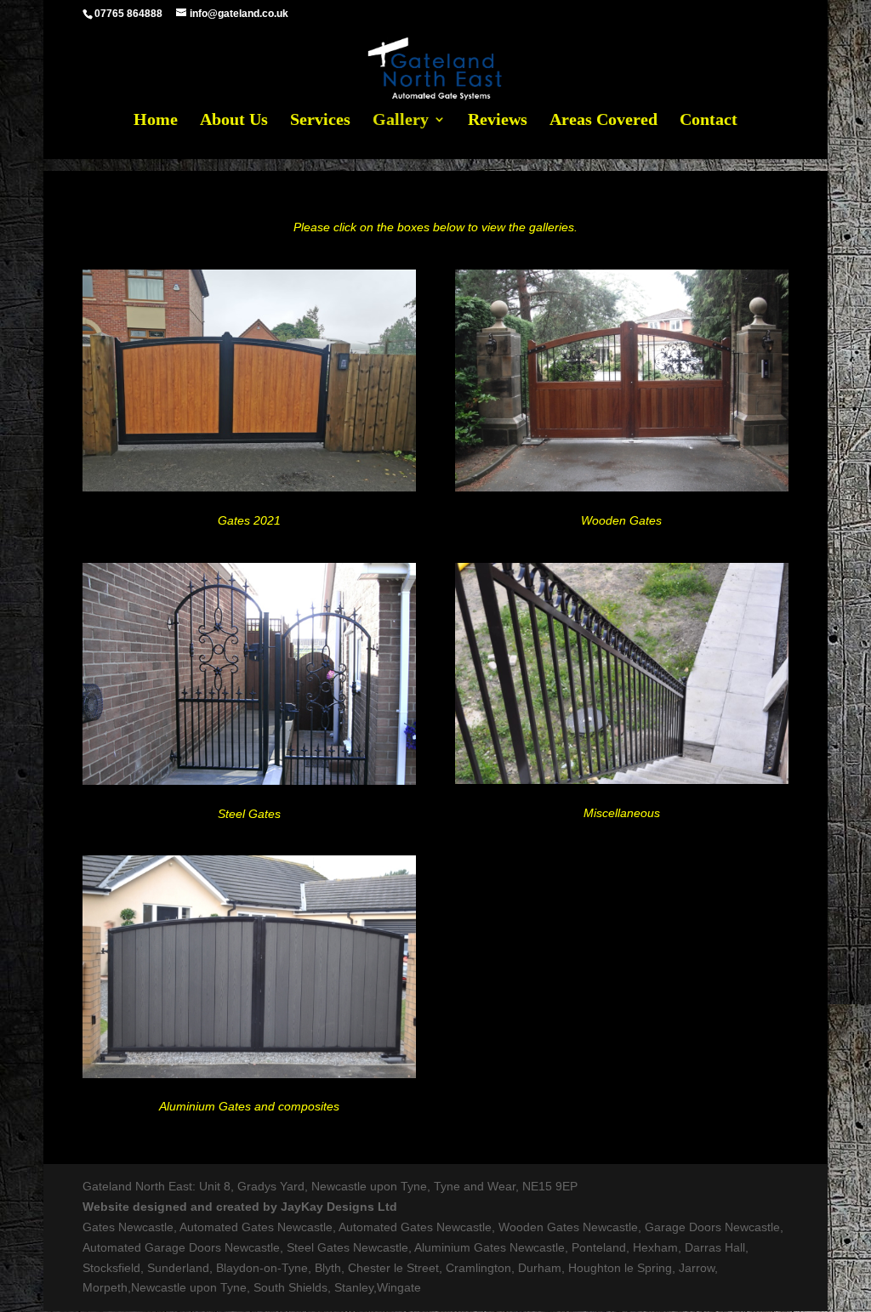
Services (320, 120)
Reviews (497, 120)
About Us (234, 120)
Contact (708, 120)
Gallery (401, 120)
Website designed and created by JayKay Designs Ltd (240, 1206)
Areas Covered (603, 120)
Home (156, 120)
